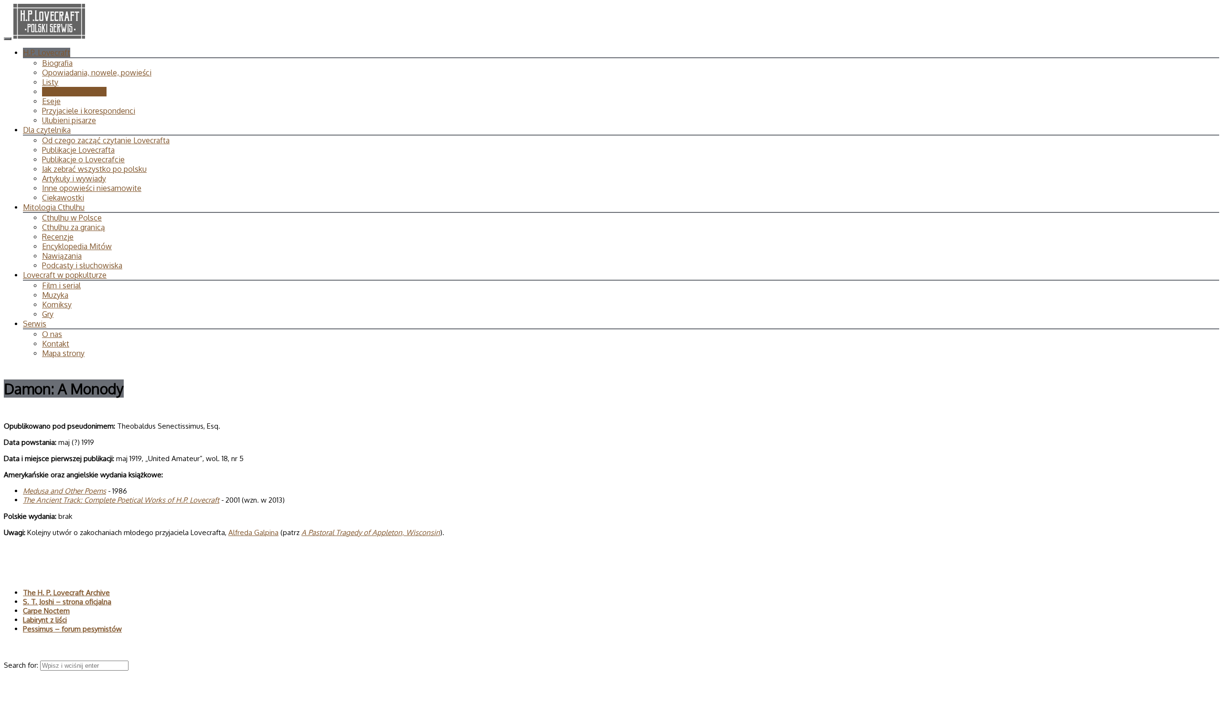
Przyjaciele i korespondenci (88, 111)
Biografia (57, 63)
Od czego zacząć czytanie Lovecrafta (106, 140)
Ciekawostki (63, 197)
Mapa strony (63, 353)
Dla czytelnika (47, 130)
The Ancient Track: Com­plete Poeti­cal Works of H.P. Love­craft (121, 500)
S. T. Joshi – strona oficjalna (67, 601)
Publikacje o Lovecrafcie (83, 159)
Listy (50, 82)
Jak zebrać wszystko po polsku (94, 169)
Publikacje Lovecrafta (78, 150)
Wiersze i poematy (74, 91)
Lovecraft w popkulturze (65, 275)
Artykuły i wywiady (74, 178)
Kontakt (55, 343)
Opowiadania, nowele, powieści (96, 72)
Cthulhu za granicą (73, 227)
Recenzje (58, 237)
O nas (52, 334)
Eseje (51, 101)
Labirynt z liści (45, 619)
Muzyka (55, 295)
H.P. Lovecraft (46, 52)
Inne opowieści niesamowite (91, 188)
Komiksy (57, 304)
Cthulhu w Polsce (72, 217)
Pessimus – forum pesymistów (72, 628)
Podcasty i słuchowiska (82, 265)
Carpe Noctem (46, 610)
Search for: (22, 665)
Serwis (34, 323)
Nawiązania (62, 256)
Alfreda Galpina (253, 532)
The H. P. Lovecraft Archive (66, 592)
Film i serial (61, 285)
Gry (48, 314)
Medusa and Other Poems (64, 490)
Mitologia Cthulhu (54, 207)
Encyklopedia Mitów (77, 246)
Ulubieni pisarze (69, 120)
